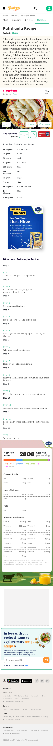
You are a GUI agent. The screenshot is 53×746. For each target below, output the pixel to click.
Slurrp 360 (8, 699)
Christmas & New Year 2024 (14, 702)
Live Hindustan (22, 731)
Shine (7, 733)
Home (5, 15)
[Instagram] (47, 681)
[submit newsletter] (46, 660)
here (26, 665)
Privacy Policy (7, 717)
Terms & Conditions (33, 717)
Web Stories (7, 696)
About (5, 709)
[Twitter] (42, 681)
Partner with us (35, 709)
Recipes (14, 15)
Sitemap (45, 717)
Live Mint (33, 731)
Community (35, 696)
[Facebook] (37, 681)
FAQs (25, 709)
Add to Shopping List (33, 134)
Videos (17, 699)
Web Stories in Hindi (21, 696)
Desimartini (44, 731)
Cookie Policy (19, 717)
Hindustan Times (8, 731)
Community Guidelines (12, 719)
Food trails (25, 699)
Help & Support (15, 709)
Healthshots (16, 733)
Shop (43, 696)
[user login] (49, 8)
